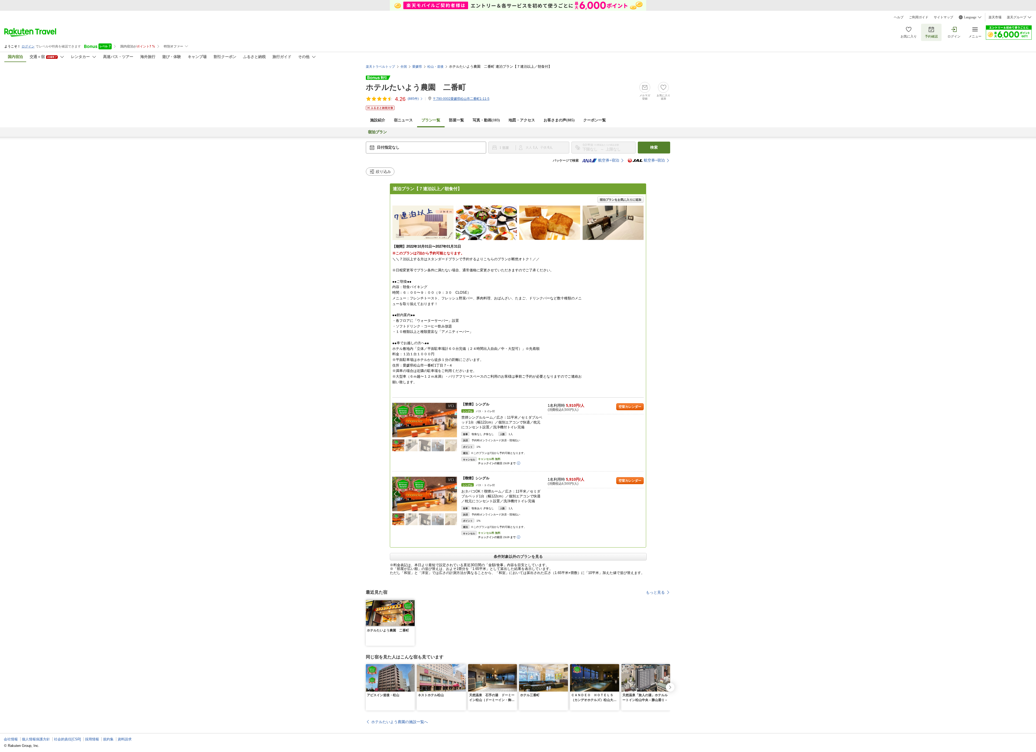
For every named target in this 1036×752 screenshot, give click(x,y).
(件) (413, 98)
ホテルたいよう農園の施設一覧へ (399, 722)
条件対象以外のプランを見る (518, 556)
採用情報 (92, 739)
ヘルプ (899, 17)
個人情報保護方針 (36, 739)
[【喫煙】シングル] (424, 494)
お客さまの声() (559, 120)
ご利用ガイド (918, 17)
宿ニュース (403, 120)
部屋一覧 (456, 120)
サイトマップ (943, 17)
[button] (454, 420)
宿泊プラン (377, 132)
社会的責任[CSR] (67, 739)
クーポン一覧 (594, 120)
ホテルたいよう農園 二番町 (416, 87)
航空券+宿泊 (608, 160)
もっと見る (655, 592)
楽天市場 (995, 17)
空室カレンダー (630, 406)
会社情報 (11, 739)
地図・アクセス (522, 120)
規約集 (108, 739)
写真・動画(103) (486, 120)
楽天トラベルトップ (380, 67)
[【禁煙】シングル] (424, 420)
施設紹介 (377, 120)
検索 (654, 147)
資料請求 (125, 739)
